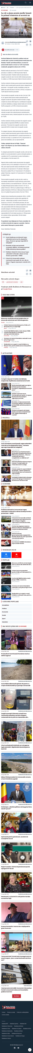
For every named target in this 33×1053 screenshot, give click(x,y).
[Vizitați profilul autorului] (2, 43)
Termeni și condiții (11, 1012)
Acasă (4, 7)
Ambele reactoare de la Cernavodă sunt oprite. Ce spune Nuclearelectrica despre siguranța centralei (22, 396)
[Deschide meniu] (30, 3)
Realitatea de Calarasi (16, 1028)
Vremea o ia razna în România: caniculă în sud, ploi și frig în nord (22, 586)
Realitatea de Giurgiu (20, 1036)
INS (3, 282)
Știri (7, 7)
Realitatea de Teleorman (7, 1026)
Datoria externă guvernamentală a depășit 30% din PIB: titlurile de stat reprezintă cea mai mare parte (22, 536)
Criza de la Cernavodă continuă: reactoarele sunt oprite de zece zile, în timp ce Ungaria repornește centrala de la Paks (18, 261)
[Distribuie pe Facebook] (30, 41)
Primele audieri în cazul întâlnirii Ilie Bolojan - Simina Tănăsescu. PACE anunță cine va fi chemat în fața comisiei (21, 471)
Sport (5, 328)
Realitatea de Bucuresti (17, 1033)
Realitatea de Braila (18, 1031)
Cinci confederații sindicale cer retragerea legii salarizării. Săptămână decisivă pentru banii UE (15, 747)
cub (21, 282)
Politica (6, 347)
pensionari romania (12, 282)
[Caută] (25, 3)
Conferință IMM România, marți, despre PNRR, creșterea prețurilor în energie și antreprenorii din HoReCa (17, 332)
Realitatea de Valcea (6, 1038)
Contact (3, 1012)
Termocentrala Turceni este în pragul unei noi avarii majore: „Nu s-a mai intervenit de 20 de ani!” (16, 958)
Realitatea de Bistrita (18, 1026)
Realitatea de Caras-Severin (8, 1036)
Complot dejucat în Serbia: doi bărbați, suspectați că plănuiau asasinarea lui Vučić (15, 380)
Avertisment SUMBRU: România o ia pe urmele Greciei (21, 542)
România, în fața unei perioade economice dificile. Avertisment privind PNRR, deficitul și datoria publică (17, 247)
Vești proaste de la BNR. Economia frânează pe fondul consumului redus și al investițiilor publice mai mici (16, 990)
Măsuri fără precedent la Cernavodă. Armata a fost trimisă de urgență (16, 778)
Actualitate (7, 341)
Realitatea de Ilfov (27, 1028)
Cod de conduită (5, 1014)
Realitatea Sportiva (14, 1023)
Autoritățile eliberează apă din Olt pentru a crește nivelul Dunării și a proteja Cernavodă (15, 684)
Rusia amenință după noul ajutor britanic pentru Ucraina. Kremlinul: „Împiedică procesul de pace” (22, 388)
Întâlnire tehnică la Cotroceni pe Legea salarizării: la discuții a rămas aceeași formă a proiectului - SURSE (17, 253)
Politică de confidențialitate (23, 1012)
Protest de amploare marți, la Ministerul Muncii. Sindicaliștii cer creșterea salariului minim (21, 527)
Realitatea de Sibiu (6, 1033)
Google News (7, 289)
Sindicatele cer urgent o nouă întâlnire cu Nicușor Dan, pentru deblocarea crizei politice (17, 345)
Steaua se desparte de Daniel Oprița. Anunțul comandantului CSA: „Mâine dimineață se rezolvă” (21, 413)
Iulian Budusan (28, 985)
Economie (12, 7)
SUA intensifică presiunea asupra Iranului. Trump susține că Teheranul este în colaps (22, 463)
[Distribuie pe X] (30, 44)
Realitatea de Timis (6, 1028)
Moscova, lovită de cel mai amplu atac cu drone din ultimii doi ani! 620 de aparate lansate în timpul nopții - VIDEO (14, 320)
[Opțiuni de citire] (29, 1049)
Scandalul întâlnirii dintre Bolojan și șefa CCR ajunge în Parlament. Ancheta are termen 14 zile (22, 479)
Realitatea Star (23, 1023)
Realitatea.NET (5, 1023)
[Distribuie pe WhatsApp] (27, 44)
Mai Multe (16, 996)
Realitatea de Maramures (18, 42)
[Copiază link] (27, 41)
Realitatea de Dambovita (7, 1031)
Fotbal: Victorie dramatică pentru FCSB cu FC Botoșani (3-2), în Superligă (17, 325)
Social (2, 322)
